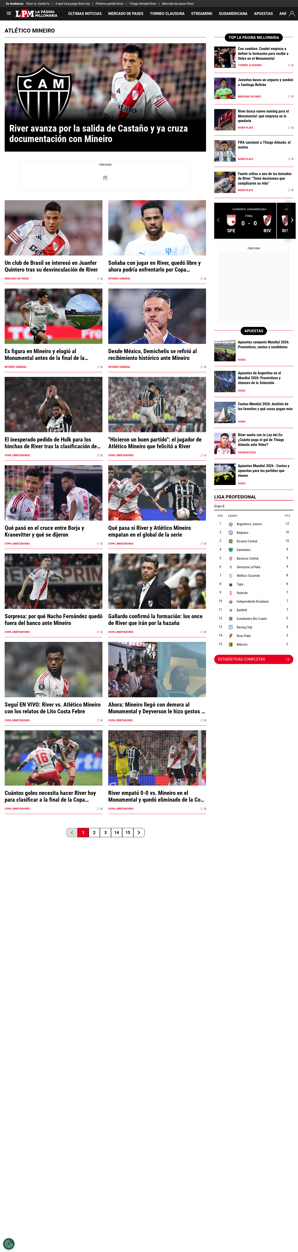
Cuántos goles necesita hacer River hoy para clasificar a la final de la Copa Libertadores (50, 796)
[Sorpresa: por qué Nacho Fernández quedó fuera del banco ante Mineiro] (53, 590)
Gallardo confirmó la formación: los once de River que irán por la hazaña (155, 619)
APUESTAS (263, 13)
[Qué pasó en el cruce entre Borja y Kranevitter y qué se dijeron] (53, 501)
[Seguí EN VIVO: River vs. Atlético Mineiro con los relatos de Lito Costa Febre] (53, 678)
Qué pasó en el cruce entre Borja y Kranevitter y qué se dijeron (44, 531)
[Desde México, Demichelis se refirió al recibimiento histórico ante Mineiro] (157, 325)
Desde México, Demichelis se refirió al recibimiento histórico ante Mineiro (152, 354)
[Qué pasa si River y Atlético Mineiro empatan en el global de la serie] (157, 501)
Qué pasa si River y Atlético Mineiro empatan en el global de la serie (149, 531)
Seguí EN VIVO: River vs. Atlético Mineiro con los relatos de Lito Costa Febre (53, 708)
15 (127, 832)
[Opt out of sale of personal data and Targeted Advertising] (9, 1244)
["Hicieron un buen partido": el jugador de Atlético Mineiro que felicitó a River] (157, 413)
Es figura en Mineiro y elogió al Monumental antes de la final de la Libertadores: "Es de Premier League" (48, 354)
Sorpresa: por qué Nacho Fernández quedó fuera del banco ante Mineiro (53, 619)
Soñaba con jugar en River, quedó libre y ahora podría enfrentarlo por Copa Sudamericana (154, 266)
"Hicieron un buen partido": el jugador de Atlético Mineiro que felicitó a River (155, 443)
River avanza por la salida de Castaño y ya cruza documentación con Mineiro (99, 133)
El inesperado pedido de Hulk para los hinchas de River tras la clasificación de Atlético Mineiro (51, 443)
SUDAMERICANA (233, 13)
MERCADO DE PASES (125, 13)
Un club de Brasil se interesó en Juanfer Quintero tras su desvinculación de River (51, 266)
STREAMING (201, 13)
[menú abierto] (9, 15)
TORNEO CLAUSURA (167, 13)
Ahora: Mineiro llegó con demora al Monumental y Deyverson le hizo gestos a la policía (156, 708)
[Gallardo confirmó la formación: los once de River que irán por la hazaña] (157, 590)
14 (116, 832)
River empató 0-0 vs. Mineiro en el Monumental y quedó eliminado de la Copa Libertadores (157, 796)
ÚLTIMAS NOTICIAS (85, 13)
